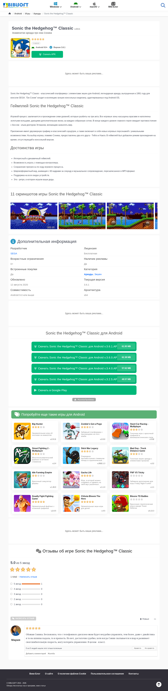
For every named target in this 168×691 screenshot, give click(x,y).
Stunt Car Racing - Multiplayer (139, 425)
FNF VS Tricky (137, 472)
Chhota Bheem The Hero (90, 497)
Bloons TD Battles (139, 496)
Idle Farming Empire (42, 472)
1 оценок (36, 43)
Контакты (134, 674)
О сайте (49, 674)
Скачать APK (49, 54)
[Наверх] (158, 686)
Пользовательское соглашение (107, 674)
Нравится (137, 648)
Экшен (98, 274)
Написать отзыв (28, 576)
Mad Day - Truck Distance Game (138, 449)
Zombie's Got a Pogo (91, 424)
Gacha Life (86, 472)
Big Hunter (37, 424)
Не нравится (149, 648)
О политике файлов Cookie (72, 674)
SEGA (13, 253)
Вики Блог (34, 674)
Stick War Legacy (89, 448)
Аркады (88, 274)
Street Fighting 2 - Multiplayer (41, 449)
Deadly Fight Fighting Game (42, 497)
